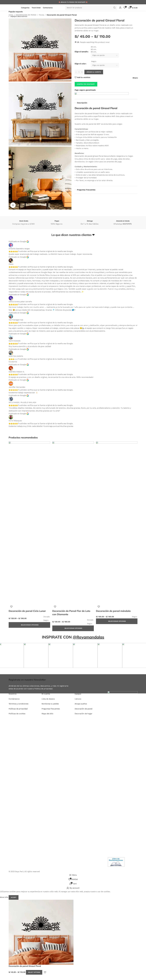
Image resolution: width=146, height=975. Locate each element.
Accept (13, 897)
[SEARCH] (114, 7)
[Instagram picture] (36, 655)
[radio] (114, 61)
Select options (34, 972)
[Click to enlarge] (13, 205)
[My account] (120, 7)
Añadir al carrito (94, 72)
